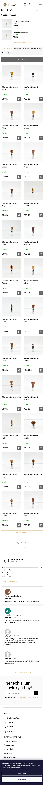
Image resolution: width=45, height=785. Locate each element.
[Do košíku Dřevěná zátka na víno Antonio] (41, 138)
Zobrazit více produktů (21, 43)
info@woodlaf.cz (13, 718)
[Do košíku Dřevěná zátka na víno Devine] (19, 293)
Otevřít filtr (22, 59)
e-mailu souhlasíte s (21, 697)
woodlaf (10, 727)
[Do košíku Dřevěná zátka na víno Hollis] (19, 448)
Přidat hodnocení (10, 582)
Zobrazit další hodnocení (22, 672)
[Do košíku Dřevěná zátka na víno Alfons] (41, 99)
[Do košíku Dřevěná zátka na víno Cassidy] (41, 215)
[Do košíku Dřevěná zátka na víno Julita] (41, 525)
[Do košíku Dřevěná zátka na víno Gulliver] (41, 409)
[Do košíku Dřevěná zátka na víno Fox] (19, 409)
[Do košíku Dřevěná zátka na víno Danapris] (41, 254)
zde (22, 768)
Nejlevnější (17, 48)
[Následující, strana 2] (22, 538)
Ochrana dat (8, 753)
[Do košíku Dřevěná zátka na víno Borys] (41, 177)
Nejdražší (26, 48)
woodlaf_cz (11, 731)
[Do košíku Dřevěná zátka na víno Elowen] (19, 332)
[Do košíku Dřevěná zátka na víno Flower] (41, 370)
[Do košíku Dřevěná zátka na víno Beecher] (19, 177)
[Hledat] (25, 5)
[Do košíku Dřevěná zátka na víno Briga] (19, 215)
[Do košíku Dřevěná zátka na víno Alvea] (19, 138)
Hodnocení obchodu (10, 741)
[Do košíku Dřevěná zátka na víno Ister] (19, 487)
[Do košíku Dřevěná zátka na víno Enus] (41, 332)
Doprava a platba (9, 745)
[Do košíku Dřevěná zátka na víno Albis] (19, 99)
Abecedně (5, 53)
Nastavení (22, 773)
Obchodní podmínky (10, 757)
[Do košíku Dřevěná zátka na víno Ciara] (19, 254)
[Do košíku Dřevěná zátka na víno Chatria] (41, 448)
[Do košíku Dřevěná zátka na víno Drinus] (41, 293)
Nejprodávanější (36, 48)
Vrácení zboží (8, 749)
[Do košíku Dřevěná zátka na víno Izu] (41, 487)
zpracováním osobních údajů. (28, 697)
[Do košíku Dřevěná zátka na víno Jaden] (19, 525)
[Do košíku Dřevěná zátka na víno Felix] (19, 370)
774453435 (11, 722)
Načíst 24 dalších (22, 532)
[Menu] (40, 5)
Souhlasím (22, 780)
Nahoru (23, 548)
